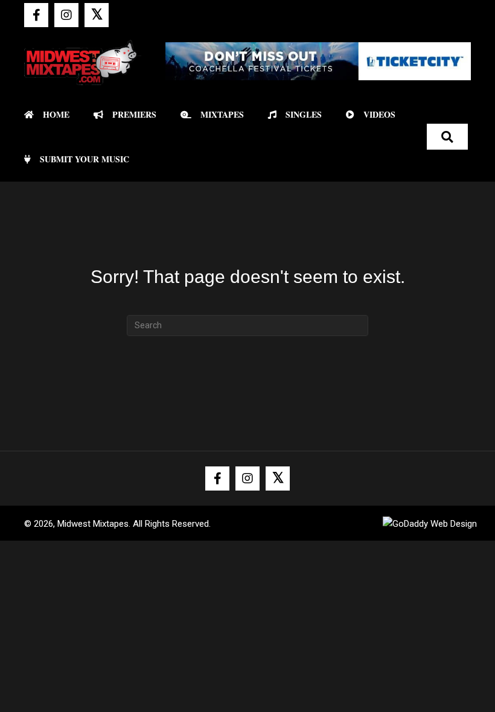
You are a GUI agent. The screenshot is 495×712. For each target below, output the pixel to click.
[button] (36, 15)
